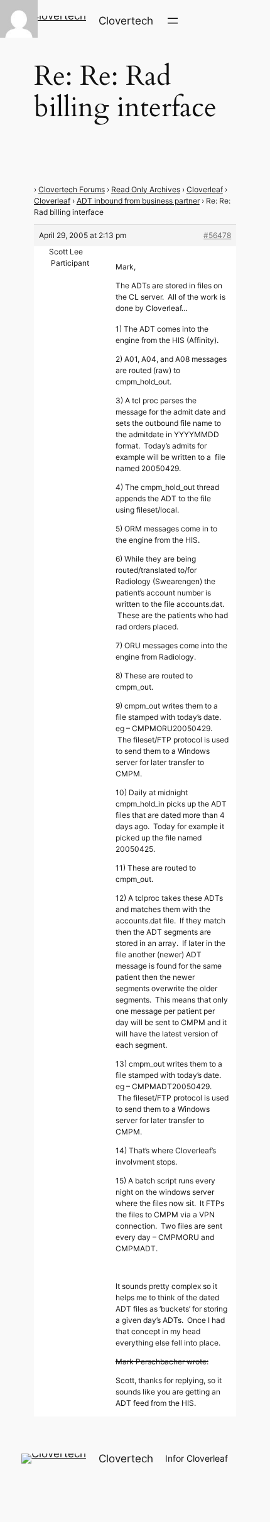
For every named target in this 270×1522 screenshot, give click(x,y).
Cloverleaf (204, 189)
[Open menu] (172, 20)
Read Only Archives (145, 189)
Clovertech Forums (71, 189)
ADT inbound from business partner (138, 200)
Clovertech (126, 20)
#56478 (217, 235)
